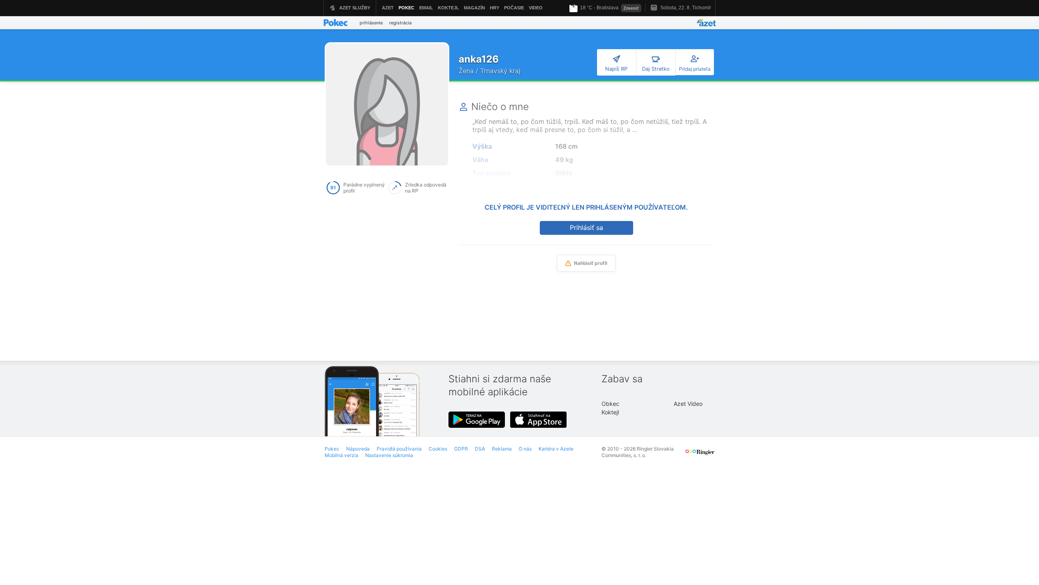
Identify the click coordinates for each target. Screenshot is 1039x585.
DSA (480, 449)
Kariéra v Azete (556, 449)
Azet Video (688, 403)
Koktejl (610, 412)
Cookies (438, 449)
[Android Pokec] (476, 420)
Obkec (610, 403)
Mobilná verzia (341, 455)
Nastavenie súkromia (389, 455)
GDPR (461, 449)
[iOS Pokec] (538, 420)
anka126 (479, 59)
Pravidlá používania (399, 449)
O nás (525, 449)
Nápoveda (358, 449)
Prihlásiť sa (586, 227)
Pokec (332, 449)
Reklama (502, 449)
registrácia (400, 23)
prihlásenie (371, 23)
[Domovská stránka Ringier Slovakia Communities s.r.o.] (699, 456)
